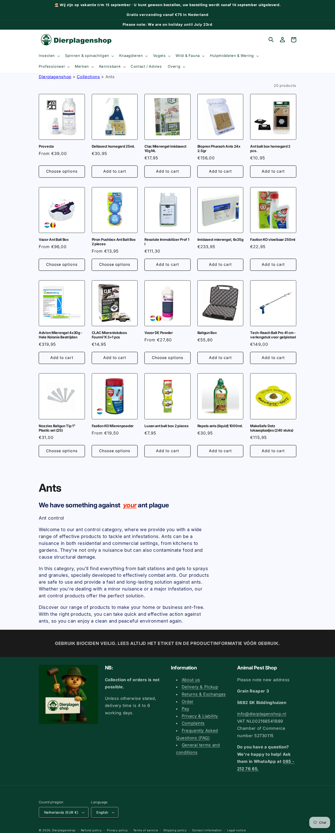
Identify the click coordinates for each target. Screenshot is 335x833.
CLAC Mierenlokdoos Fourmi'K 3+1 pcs (109, 335)
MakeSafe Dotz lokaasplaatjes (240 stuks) (271, 428)
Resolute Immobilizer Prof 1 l (166, 241)
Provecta (46, 146)
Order (187, 701)
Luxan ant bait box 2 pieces (166, 426)
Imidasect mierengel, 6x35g (220, 239)
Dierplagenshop (55, 76)
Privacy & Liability (200, 716)
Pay (185, 708)
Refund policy (91, 830)
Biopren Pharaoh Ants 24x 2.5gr (218, 148)
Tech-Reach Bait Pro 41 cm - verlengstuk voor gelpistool (273, 335)
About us (191, 679)
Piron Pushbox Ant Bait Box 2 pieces (114, 241)
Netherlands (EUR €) (61, 812)
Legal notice (236, 830)
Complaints (193, 723)
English (102, 812)
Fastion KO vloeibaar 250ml (272, 239)
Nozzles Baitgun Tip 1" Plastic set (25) (57, 428)
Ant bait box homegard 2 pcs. (270, 148)
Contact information (207, 830)
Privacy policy (117, 830)
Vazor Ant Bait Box (54, 239)
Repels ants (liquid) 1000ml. (220, 426)
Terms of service (145, 830)
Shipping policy (175, 830)
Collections (88, 76)
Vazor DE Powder (158, 333)
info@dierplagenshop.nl (261, 713)
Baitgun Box (207, 333)
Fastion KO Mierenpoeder (113, 426)
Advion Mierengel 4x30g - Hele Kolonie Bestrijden (60, 335)
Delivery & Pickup (200, 686)
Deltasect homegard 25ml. (113, 146)
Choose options (61, 171)
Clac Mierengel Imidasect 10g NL (165, 148)
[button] (49, 56)
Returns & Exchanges (204, 694)
